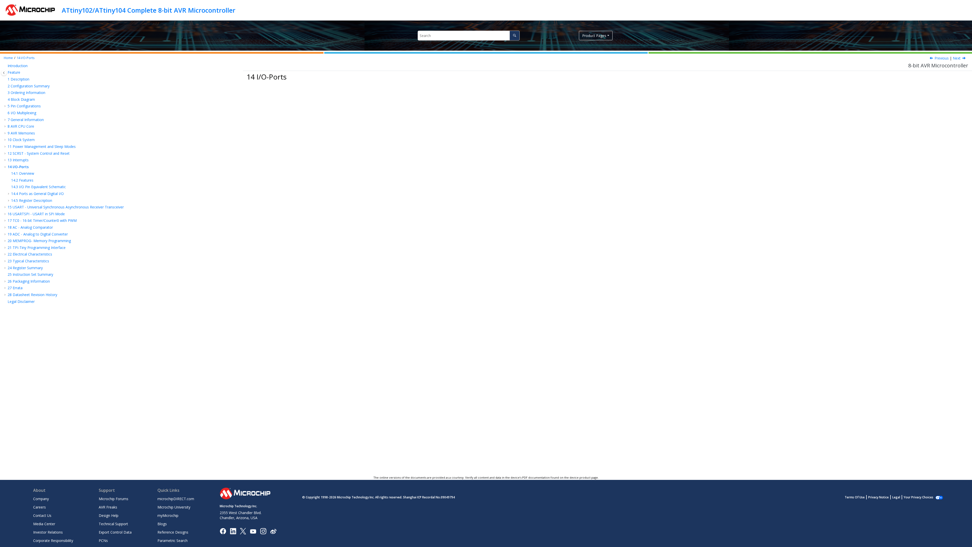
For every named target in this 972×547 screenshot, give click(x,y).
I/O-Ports (26, 58)
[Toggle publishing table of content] (4, 72)
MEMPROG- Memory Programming (39, 240)
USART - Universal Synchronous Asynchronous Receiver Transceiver (66, 207)
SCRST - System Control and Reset (39, 153)
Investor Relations (48, 532)
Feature (14, 72)
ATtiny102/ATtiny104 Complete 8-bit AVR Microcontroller (148, 10)
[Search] (514, 36)
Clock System (21, 139)
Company (41, 498)
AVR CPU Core (21, 126)
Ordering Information (26, 92)
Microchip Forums (113, 498)
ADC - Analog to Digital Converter (38, 234)
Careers (39, 507)
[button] (6, 65)
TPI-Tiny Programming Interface (37, 247)
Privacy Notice (878, 497)
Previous (942, 58)
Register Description (31, 200)
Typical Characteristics (28, 261)
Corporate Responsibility (53, 540)
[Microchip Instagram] (263, 531)
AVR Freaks (108, 507)
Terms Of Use (855, 497)
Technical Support (113, 523)
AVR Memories (21, 133)
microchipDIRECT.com (175, 498)
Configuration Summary (29, 86)
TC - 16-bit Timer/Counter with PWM (42, 220)
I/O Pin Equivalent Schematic (38, 186)
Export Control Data (115, 532)
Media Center (44, 523)
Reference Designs (172, 532)
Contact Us (42, 515)
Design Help (108, 515)
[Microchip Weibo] (273, 531)
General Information (26, 119)
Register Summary (25, 267)
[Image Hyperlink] (253, 531)
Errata (15, 287)
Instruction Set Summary (30, 274)
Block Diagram (21, 99)
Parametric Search (172, 540)
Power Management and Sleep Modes (42, 146)
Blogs (162, 523)
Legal (896, 497)
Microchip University (173, 507)
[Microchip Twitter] (243, 531)
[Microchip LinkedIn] (233, 531)
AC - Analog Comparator (30, 227)
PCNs (103, 540)
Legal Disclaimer (21, 301)
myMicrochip (167, 515)
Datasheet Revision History (32, 294)
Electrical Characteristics (30, 254)
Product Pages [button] (594, 35)
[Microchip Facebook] (223, 531)
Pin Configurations (24, 106)
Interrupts (18, 160)
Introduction (18, 65)
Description (18, 79)
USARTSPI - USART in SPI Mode (36, 213)
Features (22, 180)
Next (957, 58)
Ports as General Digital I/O (37, 193)
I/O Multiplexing (22, 112)
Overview (22, 173)
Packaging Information (29, 281)
